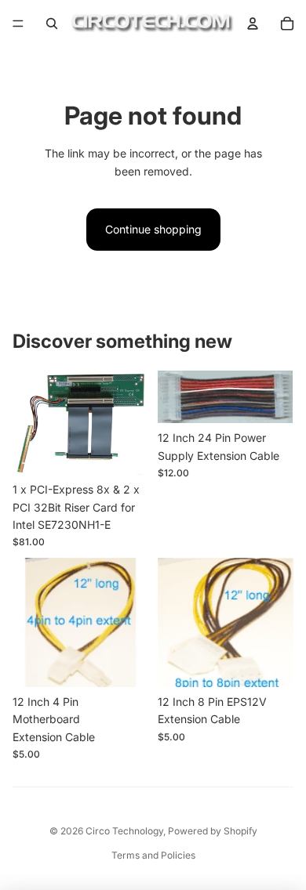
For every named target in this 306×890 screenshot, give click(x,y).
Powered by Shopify (212, 831)
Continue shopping (153, 229)
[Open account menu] (252, 23)
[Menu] (18, 23)
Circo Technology (124, 831)
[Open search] (52, 23)
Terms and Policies (153, 855)
